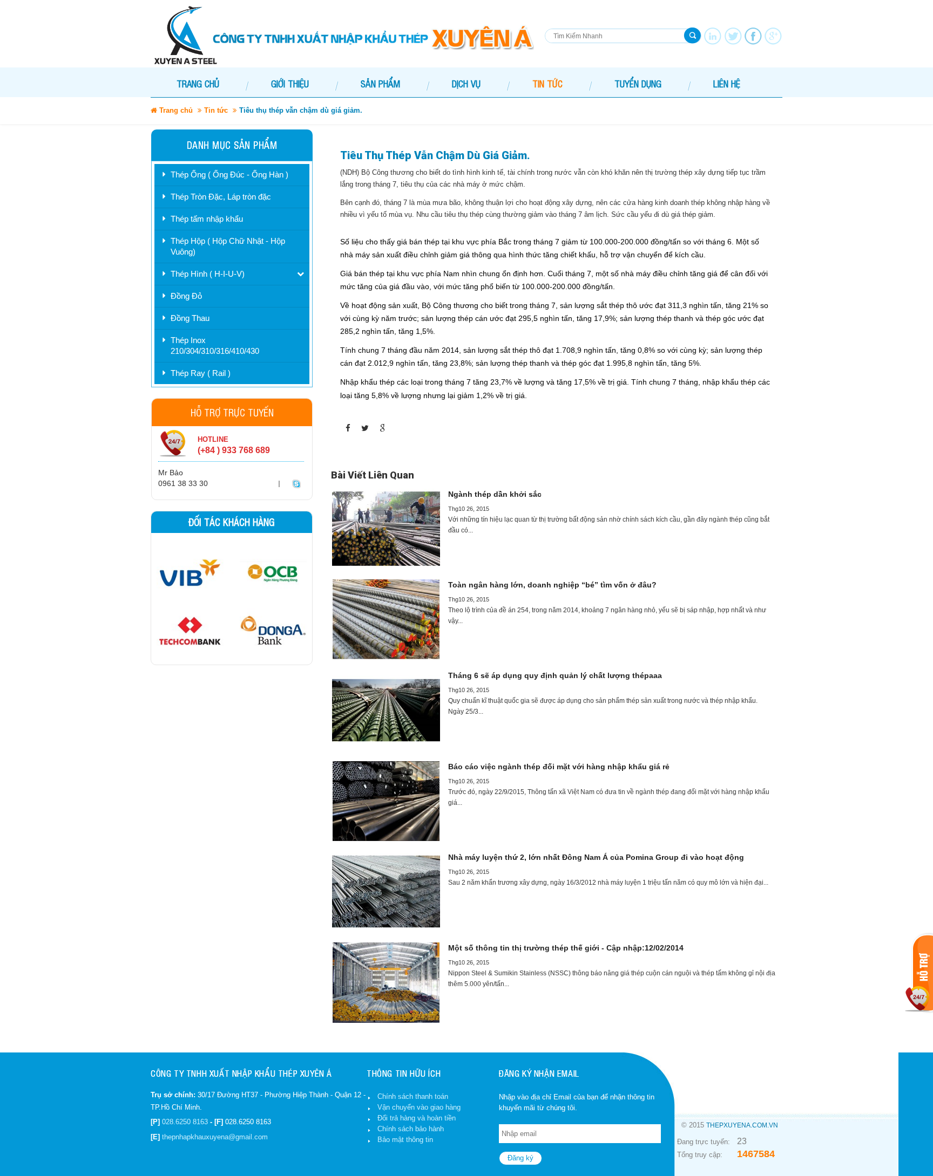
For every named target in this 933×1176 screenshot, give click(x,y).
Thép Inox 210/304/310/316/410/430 (215, 345)
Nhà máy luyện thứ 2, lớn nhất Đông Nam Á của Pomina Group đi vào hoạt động (596, 857)
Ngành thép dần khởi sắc (495, 494)
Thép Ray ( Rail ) (201, 373)
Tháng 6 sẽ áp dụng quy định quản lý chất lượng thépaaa (555, 675)
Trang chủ (198, 83)
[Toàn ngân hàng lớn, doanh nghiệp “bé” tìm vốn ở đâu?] (386, 619)
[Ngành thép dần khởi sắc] (386, 529)
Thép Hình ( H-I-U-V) (208, 273)
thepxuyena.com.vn (742, 1125)
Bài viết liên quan (372, 475)
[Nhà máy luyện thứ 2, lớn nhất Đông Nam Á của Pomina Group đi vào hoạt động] (386, 892)
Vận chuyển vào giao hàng (419, 1107)
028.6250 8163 (185, 1122)
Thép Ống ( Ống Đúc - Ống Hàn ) (229, 174)
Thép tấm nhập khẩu (207, 218)
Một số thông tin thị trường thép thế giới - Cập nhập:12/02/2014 (566, 947)
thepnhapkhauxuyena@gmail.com (215, 1137)
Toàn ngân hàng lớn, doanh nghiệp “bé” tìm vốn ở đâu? (552, 584)
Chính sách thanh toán (412, 1096)
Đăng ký (520, 1158)
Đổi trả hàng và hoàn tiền (416, 1118)
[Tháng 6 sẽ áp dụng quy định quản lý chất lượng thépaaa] (386, 710)
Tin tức (216, 110)
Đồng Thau (190, 318)
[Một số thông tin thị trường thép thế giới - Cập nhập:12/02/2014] (386, 982)
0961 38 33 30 (183, 483)
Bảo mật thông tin (405, 1140)
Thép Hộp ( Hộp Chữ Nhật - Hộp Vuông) (228, 246)
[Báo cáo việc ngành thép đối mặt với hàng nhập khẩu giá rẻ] (386, 801)
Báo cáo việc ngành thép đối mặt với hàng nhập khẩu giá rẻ (559, 766)
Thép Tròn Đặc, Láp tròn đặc (221, 196)
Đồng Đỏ (186, 295)
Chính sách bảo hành (410, 1129)
